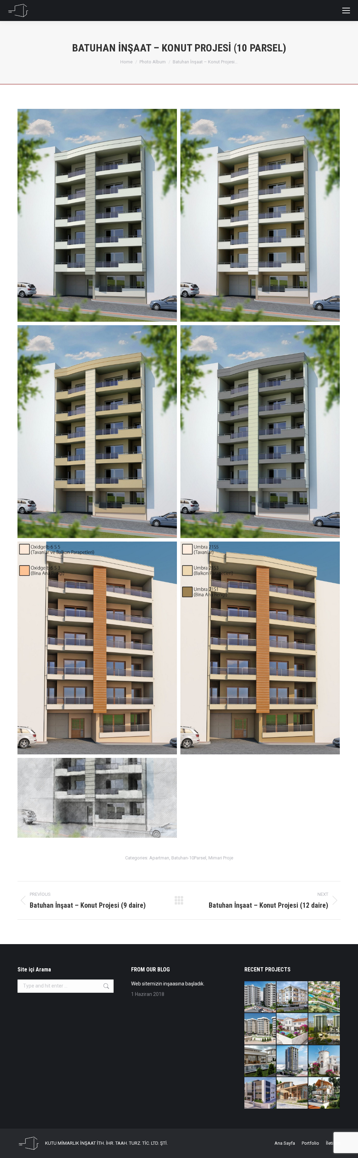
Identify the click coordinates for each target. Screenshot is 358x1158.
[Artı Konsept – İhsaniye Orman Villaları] (324, 997)
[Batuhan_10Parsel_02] (260, 215)
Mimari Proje (220, 857)
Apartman (159, 857)
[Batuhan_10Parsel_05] (97, 648)
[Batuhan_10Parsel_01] (97, 215)
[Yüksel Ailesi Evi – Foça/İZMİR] (293, 1093)
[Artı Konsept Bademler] (293, 1029)
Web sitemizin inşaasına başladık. (168, 983)
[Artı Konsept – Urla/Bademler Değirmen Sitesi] (324, 1061)
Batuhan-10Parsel (188, 857)
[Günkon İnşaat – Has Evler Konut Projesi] (260, 1029)
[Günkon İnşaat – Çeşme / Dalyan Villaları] (260, 1061)
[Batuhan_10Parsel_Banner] (97, 798)
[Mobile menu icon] (346, 10)
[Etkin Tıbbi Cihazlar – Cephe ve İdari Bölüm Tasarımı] (260, 1093)
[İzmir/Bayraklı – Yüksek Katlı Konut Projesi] (293, 1061)
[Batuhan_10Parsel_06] (260, 648)
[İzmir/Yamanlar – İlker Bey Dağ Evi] (324, 1093)
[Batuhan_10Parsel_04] (260, 431)
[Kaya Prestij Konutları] (324, 1029)
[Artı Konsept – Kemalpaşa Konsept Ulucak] (293, 997)
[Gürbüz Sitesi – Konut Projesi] (260, 997)
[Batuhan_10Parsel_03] (97, 431)
